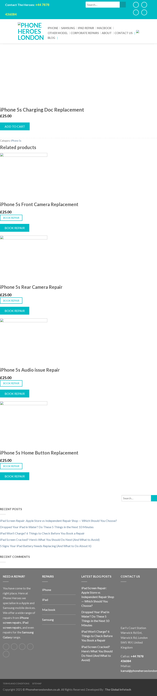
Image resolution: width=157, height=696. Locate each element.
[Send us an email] (22, 646)
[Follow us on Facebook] (6, 646)
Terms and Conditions (16, 683)
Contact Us (123, 33)
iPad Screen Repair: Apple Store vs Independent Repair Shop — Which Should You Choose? (58, 520)
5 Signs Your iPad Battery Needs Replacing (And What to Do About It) (45, 546)
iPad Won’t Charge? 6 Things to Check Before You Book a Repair (42, 533)
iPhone (53, 28)
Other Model (58, 33)
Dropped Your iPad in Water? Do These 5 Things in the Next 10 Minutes (47, 527)
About (107, 33)
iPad (45, 599)
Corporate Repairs (85, 33)
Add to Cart (15, 126)
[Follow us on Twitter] (14, 646)
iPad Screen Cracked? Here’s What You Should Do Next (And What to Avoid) (50, 539)
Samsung (68, 28)
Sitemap (36, 683)
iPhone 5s (16, 140)
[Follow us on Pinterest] (30, 646)
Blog (51, 37)
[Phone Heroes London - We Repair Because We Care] (31, 31)
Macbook (104, 28)
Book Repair (11, 217)
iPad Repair (86, 28)
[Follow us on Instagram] (6, 654)
